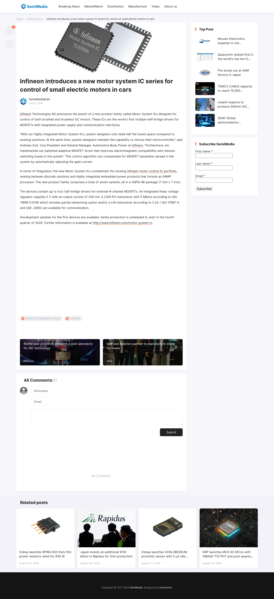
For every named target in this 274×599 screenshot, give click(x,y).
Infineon (25, 114)
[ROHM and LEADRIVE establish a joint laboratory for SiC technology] (60, 352)
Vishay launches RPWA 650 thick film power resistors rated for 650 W (45, 554)
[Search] (254, 6)
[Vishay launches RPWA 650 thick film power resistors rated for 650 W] (45, 527)
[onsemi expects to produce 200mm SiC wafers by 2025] (224, 104)
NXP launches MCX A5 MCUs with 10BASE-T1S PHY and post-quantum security (227, 554)
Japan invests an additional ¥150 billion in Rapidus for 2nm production (106, 554)
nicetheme (165, 587)
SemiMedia (136, 587)
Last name (203, 163)
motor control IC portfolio (157, 171)
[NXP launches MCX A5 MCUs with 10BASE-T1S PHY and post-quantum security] (229, 527)
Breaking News (69, 6)
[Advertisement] (101, 270)
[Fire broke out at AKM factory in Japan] (224, 72)
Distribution (115, 6)
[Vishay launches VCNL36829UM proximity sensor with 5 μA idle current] (167, 527)
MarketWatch (93, 6)
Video (156, 6)
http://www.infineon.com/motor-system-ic (122, 223)
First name (203, 151)
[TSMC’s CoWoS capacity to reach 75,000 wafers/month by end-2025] (224, 88)
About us (170, 6)
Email (200, 176)
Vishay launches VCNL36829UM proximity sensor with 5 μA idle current (164, 554)
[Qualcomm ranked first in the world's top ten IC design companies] (224, 56)
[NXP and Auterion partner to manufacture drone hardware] (143, 352)
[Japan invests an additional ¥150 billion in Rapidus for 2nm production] (106, 527)
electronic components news (43, 318)
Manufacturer (137, 6)
